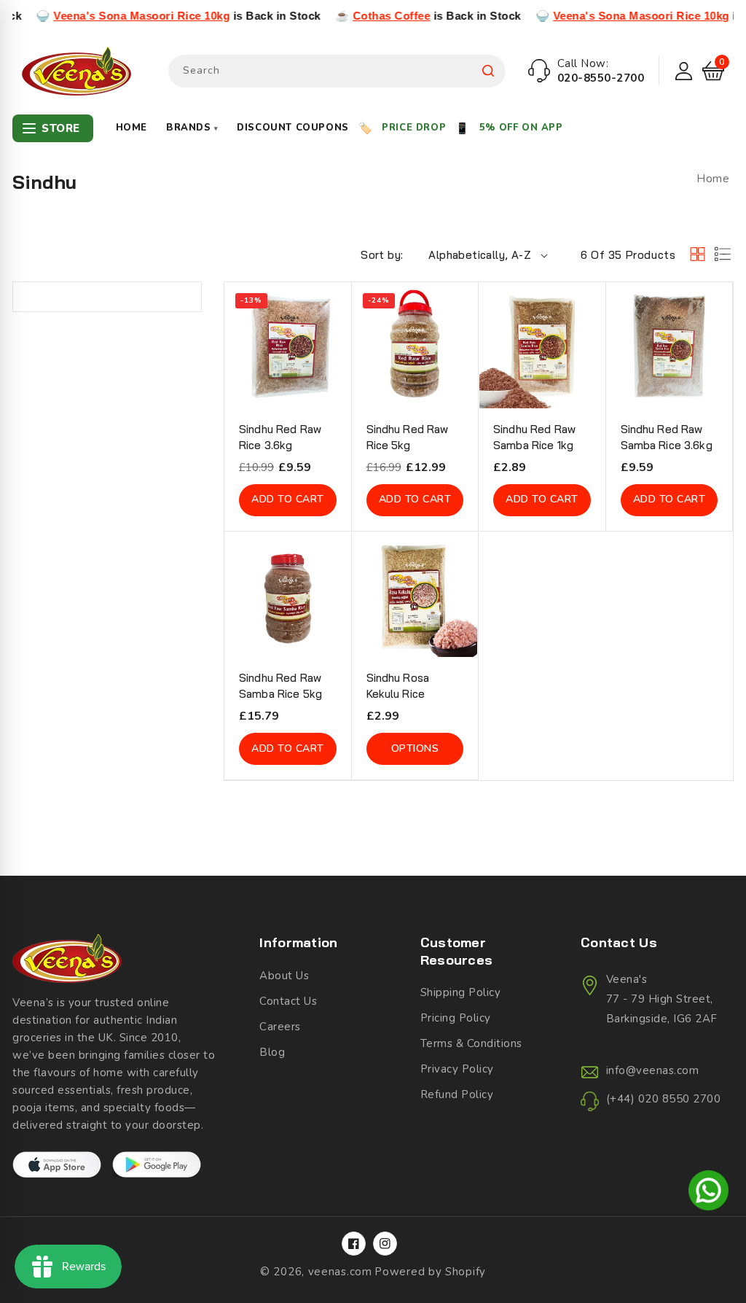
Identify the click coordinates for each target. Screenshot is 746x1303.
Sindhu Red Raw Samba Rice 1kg (534, 437)
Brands (192, 127)
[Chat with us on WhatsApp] (708, 1193)
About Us (284, 975)
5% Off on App (521, 127)
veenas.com (340, 1271)
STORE (61, 128)
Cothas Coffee (362, 15)
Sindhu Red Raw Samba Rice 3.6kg (666, 437)
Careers (280, 1026)
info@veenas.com (652, 1070)
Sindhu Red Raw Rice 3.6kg (280, 437)
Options (415, 748)
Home (131, 127)
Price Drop (414, 127)
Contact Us (288, 1001)
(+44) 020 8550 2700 (663, 1099)
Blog (272, 1052)
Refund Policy (457, 1094)
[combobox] (337, 71)
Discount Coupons (293, 127)
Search (488, 71)
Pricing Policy (455, 1018)
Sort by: (382, 255)
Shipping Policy (460, 992)
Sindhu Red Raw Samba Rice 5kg (280, 686)
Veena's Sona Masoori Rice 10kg (111, 15)
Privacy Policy (457, 1069)
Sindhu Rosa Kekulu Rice (398, 686)
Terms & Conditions (471, 1043)
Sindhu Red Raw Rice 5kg (407, 437)
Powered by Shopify (430, 1271)
